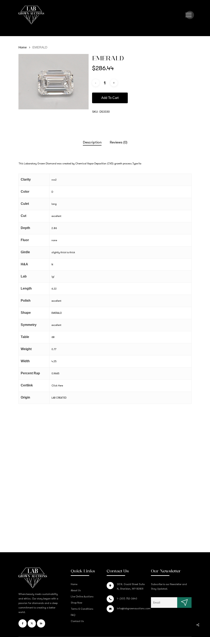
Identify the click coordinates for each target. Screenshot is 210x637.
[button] (188, 15)
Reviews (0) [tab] (118, 142)
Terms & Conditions (82, 608)
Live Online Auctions (82, 596)
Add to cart (110, 98)
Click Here (57, 385)
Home (22, 47)
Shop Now (76, 602)
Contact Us (77, 621)
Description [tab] (92, 142)
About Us (76, 590)
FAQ (73, 615)
